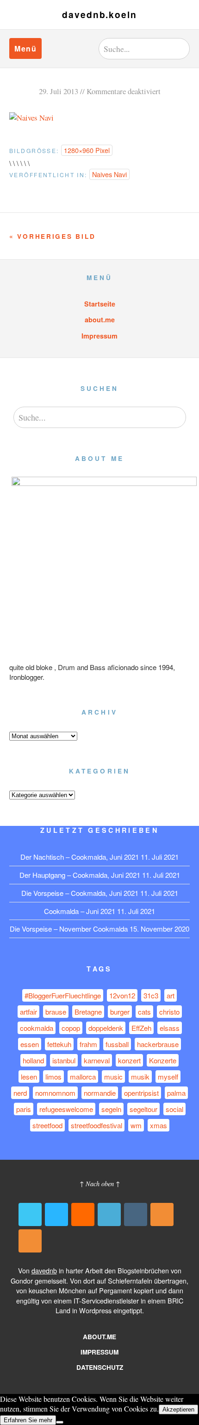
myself (168, 1076)
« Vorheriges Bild (52, 236)
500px (56, 1214)
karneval (97, 1060)
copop (71, 1028)
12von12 (122, 995)
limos (53, 1076)
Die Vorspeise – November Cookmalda (69, 928)
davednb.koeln (99, 14)
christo (169, 1011)
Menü (25, 48)
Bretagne (88, 1011)
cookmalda (36, 1028)
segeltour (143, 1109)
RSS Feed (162, 1214)
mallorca (83, 1076)
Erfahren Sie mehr (28, 1420)
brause (55, 1011)
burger (120, 1011)
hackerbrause (158, 1044)
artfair (28, 1011)
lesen (29, 1076)
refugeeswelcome (66, 1109)
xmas (158, 1125)
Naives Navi (109, 174)
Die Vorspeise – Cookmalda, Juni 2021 (79, 893)
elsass (170, 1028)
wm (136, 1125)
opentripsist (141, 1093)
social (174, 1109)
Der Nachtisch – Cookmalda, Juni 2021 (79, 857)
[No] (59, 1422)
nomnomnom (55, 1093)
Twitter (30, 1214)
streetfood (47, 1125)
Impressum (99, 335)
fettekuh (59, 1044)
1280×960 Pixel (87, 150)
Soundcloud (82, 1214)
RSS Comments (30, 1240)
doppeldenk (105, 1028)
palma (176, 1093)
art (170, 995)
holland (33, 1060)
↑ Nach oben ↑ (100, 1183)
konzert (129, 1060)
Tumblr (135, 1214)
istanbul (63, 1060)
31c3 (150, 995)
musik (140, 1076)
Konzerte (162, 1060)
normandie (100, 1093)
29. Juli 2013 (58, 91)
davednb (44, 1270)
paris (23, 1109)
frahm (88, 1044)
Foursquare (109, 1214)
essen (29, 1044)
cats (144, 1011)
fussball (117, 1044)
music (113, 1076)
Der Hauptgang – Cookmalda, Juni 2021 (79, 875)
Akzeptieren (178, 1409)
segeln (111, 1109)
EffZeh (141, 1028)
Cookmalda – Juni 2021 (79, 911)
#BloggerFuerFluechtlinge (63, 995)
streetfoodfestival (96, 1125)
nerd (20, 1093)
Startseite (99, 303)
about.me (100, 319)
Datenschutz (99, 1367)
